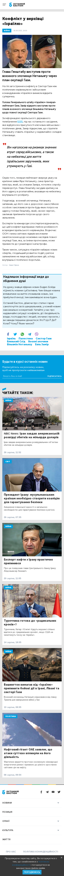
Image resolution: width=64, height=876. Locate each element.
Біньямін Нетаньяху (19, 344)
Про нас (11, 851)
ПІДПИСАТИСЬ (54, 376)
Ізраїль (11, 338)
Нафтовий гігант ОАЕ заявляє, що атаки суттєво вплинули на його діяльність (28, 753)
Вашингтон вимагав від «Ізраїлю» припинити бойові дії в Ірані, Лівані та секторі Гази (31, 688)
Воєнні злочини (38, 341)
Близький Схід (16, 341)
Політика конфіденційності (40, 851)
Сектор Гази (44, 338)
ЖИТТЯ (6, 839)
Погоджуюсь (32, 872)
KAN (20, 121)
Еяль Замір (42, 344)
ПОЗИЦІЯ (7, 812)
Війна (8, 400)
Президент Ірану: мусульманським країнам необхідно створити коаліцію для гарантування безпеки (32, 498)
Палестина (26, 338)
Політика (10, 716)
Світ (7, 461)
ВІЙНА (7, 30)
